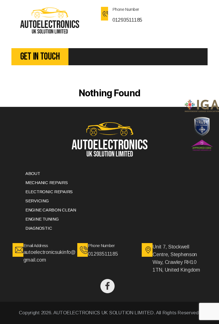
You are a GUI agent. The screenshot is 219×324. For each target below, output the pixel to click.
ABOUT (32, 173)
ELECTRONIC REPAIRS (49, 191)
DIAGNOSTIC (38, 228)
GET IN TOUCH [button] (40, 56)
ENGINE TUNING (42, 219)
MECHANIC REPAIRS (46, 182)
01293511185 (127, 20)
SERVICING (37, 200)
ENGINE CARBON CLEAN (50, 209)
